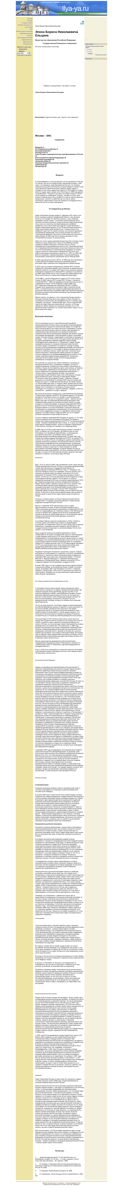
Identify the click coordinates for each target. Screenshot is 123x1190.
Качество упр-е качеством (24, 31)
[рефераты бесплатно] (83, 22)
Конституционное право (24, 37)
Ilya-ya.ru (75, 8)
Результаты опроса (101, 54)
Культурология (27, 44)
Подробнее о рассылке (24, 55)
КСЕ (31, 29)
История (29, 20)
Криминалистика (27, 39)
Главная (29, 18)
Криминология (27, 42)
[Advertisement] (59, 19)
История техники (27, 23)
